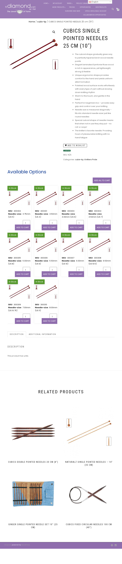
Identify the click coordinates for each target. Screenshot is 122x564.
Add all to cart (102, 180)
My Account (57, 3)
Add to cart (22, 227)
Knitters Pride (91, 159)
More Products (58, 7)
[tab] (16, 334)
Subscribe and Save (72, 11)
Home (46, 3)
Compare (67, 150)
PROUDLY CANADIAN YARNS (85, 3)
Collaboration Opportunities (94, 15)
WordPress (25, 545)
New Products (101, 7)
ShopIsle (8, 545)
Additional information (42, 334)
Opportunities (85, 7)
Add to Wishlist (76, 145)
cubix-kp (41, 21)
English (94, 2)
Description (17, 334)
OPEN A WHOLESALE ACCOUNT (95, 11)
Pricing (72, 7)
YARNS (69, 3)
